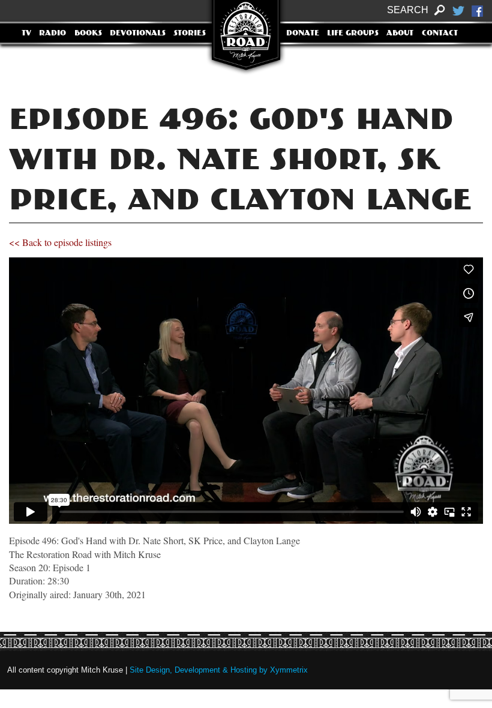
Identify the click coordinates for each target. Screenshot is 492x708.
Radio (52, 33)
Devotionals (138, 33)
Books (88, 33)
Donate (302, 33)
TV (26, 33)
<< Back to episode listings (60, 242)
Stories (189, 33)
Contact (440, 33)
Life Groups (353, 33)
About (399, 33)
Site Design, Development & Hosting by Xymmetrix (219, 669)
